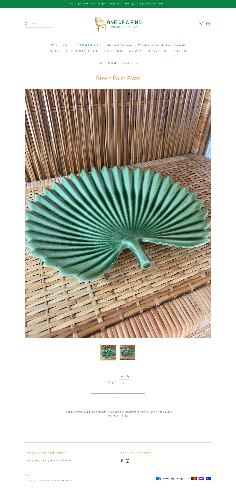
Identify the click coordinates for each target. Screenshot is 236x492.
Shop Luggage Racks (119, 44)
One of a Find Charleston (43, 480)
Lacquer (54, 51)
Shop (66, 44)
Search (28, 475)
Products (112, 63)
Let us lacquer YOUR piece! (81, 51)
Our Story (135, 51)
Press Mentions (157, 51)
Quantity (124, 376)
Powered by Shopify (64, 480)
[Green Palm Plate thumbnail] (108, 352)
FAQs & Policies (113, 51)
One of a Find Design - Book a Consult (161, 44)
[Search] (26, 24)
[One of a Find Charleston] (118, 24)
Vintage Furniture (89, 44)
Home (53, 44)
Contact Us (180, 51)
